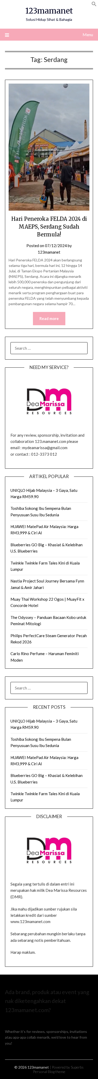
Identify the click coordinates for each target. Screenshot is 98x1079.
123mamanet (49, 11)
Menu (88, 34)
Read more (49, 318)
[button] (94, 4)
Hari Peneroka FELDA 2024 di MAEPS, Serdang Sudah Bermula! (49, 227)
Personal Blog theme (49, 1071)
